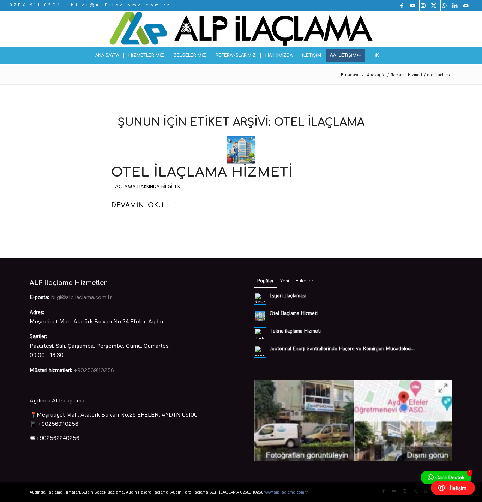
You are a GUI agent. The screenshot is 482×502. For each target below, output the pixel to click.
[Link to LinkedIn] (456, 5)
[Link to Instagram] (425, 5)
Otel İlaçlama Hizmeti (202, 172)
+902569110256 (94, 369)
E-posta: (39, 297)
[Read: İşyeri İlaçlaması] (260, 298)
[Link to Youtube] (414, 5)
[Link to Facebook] (403, 5)
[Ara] (387, 55)
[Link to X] (435, 5)
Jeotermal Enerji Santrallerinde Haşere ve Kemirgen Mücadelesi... (342, 348)
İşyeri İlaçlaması (288, 295)
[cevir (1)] (241, 28)
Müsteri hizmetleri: (51, 370)
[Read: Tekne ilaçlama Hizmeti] (260, 333)
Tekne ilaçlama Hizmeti (295, 331)
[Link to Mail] (467, 5)
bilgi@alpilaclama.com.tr (81, 296)
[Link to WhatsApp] (446, 5)
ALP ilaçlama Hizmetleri (69, 282)
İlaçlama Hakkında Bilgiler (145, 186)
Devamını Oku (137, 205)
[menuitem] (107, 55)
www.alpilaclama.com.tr (286, 492)
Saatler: (38, 336)
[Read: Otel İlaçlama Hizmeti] (260, 316)
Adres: (37, 312)
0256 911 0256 (35, 5)
